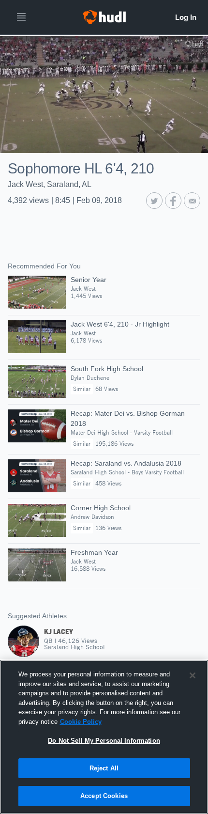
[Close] (192, 675)
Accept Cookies (104, 795)
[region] (104, 737)
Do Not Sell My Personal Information (104, 740)
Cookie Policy (81, 721)
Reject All (104, 768)
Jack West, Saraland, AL (49, 184)
